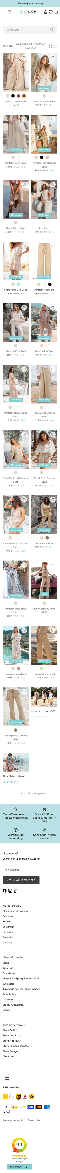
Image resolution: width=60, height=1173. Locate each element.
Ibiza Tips (8, 968)
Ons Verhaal (9, 973)
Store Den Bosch (12, 1035)
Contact (7, 942)
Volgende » (40, 793)
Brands (6, 1009)
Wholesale (8, 983)
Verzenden (8, 926)
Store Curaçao (11, 1051)
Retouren (8, 932)
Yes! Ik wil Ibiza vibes (21, 880)
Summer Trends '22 (43, 711)
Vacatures (8, 999)
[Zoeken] (11, 12)
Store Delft (9, 1030)
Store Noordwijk (12, 1040)
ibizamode (15, 1087)
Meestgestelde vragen (15, 911)
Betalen (7, 921)
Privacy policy (34, 1120)
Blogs (6, 962)
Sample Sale (9, 994)
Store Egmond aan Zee (16, 1045)
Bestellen (8, 916)
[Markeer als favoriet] (24, 58)
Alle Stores (9, 1056)
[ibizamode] (28, 12)
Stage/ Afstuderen (13, 1004)
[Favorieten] (50, 12)
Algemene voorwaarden (13, 1120)
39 (28, 793)
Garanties (8, 937)
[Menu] (3, 12)
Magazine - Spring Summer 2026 (21, 978)
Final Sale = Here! (14, 776)
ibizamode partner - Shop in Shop (21, 988)
